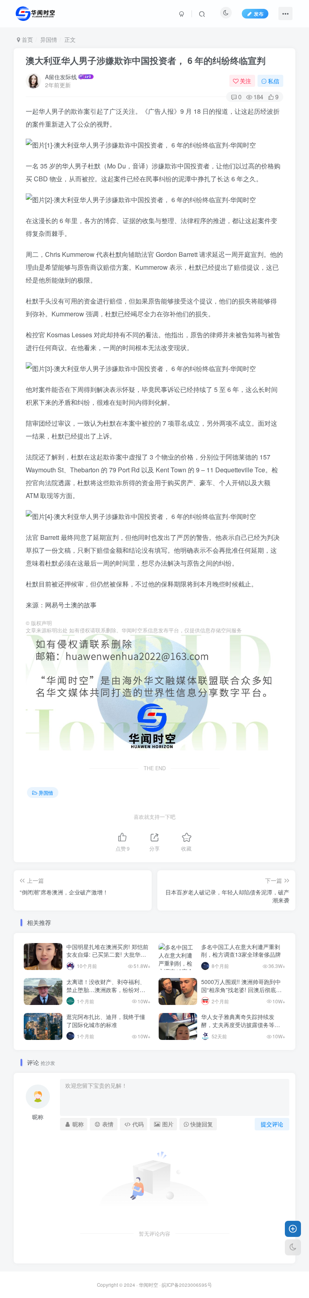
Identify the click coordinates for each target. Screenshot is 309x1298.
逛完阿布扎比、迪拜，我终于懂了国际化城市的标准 (105, 1021)
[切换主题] (293, 1247)
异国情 (48, 39)
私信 (273, 81)
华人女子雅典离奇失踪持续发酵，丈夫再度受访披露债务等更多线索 (240, 1024)
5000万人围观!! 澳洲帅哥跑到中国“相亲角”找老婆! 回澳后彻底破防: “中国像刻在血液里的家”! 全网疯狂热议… (243, 993)
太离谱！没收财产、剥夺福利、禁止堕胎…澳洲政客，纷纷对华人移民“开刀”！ (105, 989)
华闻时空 (148, 1285)
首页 (26, 39)
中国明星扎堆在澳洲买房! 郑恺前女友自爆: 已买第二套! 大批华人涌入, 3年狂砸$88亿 (107, 954)
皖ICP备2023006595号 (187, 1285)
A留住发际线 (61, 77)
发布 (259, 13)
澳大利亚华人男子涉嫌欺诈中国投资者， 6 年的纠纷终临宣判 (146, 60)
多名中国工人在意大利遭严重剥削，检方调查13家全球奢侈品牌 (241, 951)
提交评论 (272, 1124)
